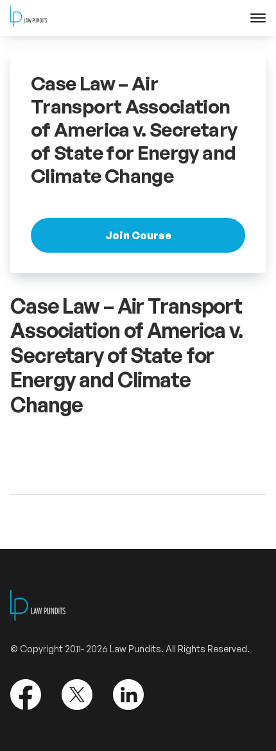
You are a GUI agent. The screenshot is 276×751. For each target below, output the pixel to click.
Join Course (138, 235)
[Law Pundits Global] (28, 18)
